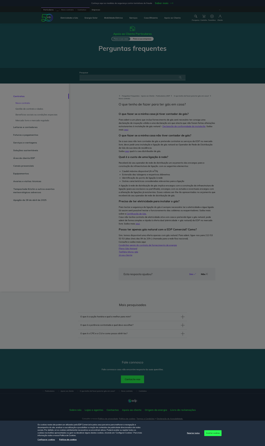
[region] (132, 433)
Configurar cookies (46, 439)
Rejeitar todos (193, 433)
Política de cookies (68, 439)
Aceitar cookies (213, 433)
